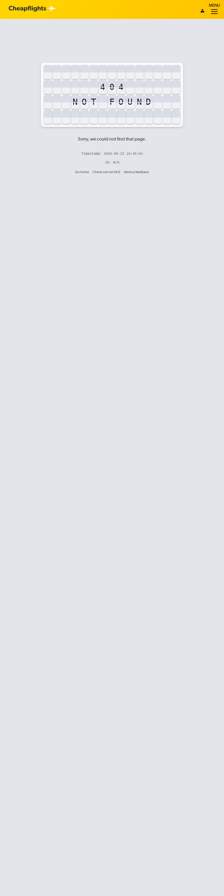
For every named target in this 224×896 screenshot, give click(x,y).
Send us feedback (136, 172)
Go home (82, 172)
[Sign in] (202, 11)
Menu (214, 5)
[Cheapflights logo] (27, 9)
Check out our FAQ (106, 172)
